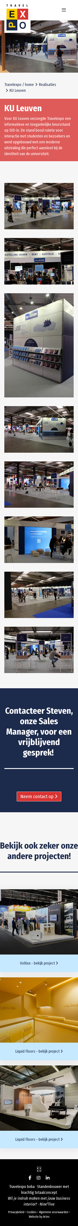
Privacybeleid (16, 1212)
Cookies (32, 1212)
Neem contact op (37, 796)
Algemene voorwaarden (53, 1212)
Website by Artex (39, 1217)
